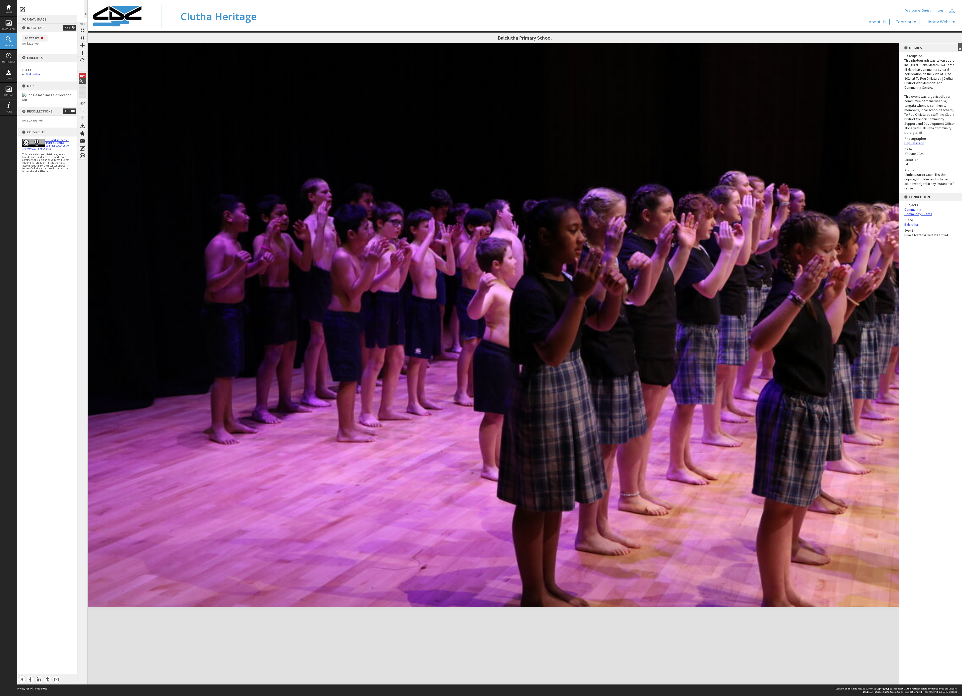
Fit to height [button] (82, 53)
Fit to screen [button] (82, 38)
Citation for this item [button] (82, 156)
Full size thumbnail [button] (82, 30)
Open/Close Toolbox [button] (85, 9)
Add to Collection (82, 133)
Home (9, 12)
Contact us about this (82, 141)
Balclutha (33, 74)
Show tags (32, 38)
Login (9, 78)
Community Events (918, 214)
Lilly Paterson (914, 143)
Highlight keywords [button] (82, 118)
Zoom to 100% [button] (82, 68)
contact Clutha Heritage (907, 688)
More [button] (9, 111)
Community (912, 209)
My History (8, 62)
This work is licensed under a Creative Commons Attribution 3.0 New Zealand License (46, 144)
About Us (877, 22)
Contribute (906, 22)
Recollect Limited (913, 691)
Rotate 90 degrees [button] (82, 60)
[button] (82, 81)
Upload (8, 95)
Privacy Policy (24, 688)
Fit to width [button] (82, 45)
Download (82, 126)
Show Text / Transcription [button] (82, 103)
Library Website (940, 22)
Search (9, 45)
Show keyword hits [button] (82, 110)
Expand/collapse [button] (960, 47)
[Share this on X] (22, 676)
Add (67, 28)
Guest (926, 10)
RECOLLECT (867, 691)
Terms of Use (40, 688)
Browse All (9, 29)
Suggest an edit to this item (22, 9)
